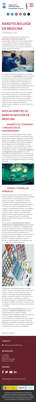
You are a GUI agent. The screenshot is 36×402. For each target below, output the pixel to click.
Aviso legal (5, 357)
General (12, 333)
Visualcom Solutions (19, 379)
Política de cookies (8, 361)
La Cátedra (5, 355)
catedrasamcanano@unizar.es (13, 345)
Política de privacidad (8, 359)
